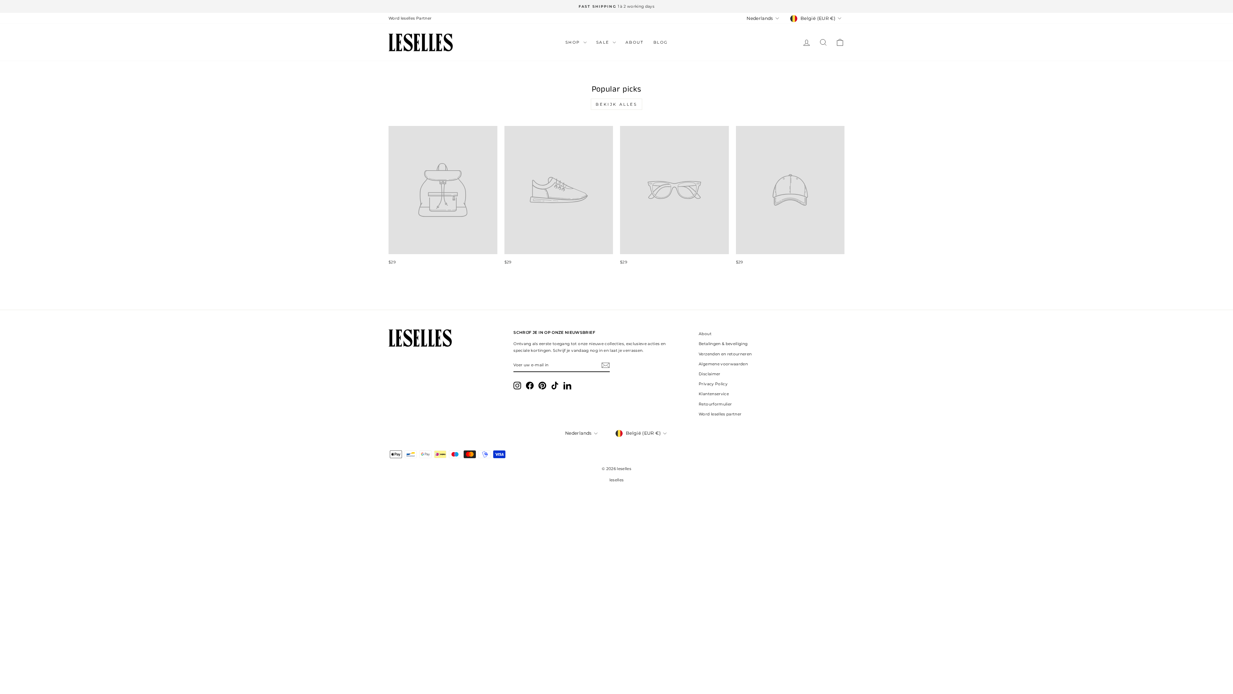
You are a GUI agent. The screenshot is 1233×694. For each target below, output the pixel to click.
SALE (603, 42)
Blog (660, 42)
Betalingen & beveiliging (723, 343)
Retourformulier (715, 404)
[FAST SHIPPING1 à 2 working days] (616, 6)
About (634, 42)
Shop (573, 42)
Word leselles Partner (410, 18)
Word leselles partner (720, 414)
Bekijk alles (616, 104)
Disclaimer (710, 373)
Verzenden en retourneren (725, 353)
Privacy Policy (713, 383)
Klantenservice (714, 393)
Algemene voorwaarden (723, 363)
